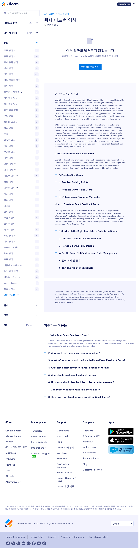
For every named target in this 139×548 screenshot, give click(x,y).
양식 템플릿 (49, 13)
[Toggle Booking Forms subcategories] (15, 86)
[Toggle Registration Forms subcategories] (15, 56)
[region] (21, 174)
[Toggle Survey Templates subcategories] (21, 92)
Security (52, 537)
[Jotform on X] (13, 543)
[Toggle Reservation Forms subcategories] (15, 241)
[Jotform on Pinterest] (34, 543)
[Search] (5, 13)
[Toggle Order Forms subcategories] (15, 50)
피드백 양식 (63, 13)
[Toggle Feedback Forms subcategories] (17, 175)
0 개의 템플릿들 (52, 25)
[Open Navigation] (133, 4)
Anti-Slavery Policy (98, 537)
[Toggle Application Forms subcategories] (15, 74)
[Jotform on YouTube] (39, 543)
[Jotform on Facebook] (8, 543)
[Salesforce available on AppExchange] (121, 449)
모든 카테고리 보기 (90, 67)
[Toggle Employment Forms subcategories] (15, 163)
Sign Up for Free (124, 4)
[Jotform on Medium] (23, 543)
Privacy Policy (37, 537)
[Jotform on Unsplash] (44, 543)
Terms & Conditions (15, 537)
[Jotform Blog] (29, 543)
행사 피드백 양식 (60, 20)
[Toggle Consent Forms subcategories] (19, 98)
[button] (21, 23)
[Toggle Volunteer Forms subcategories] (19, 277)
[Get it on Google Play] (121, 431)
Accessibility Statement (73, 537)
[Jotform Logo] (10, 4)
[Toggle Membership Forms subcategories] (17, 187)
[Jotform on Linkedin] (18, 543)
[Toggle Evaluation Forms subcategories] (15, 169)
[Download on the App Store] (121, 440)
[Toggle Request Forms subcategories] (15, 235)
